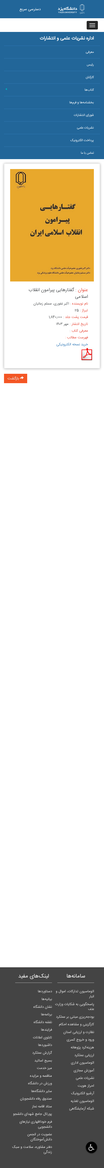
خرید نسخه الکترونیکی (72, 344)
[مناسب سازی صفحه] (91, 1147)
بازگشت (13, 378)
